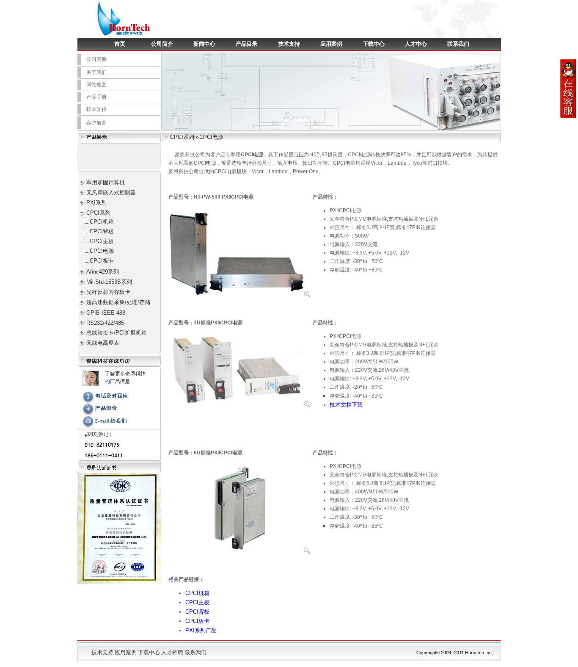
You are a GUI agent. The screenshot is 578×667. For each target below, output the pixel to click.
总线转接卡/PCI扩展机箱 (116, 332)
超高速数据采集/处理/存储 (118, 302)
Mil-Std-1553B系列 (109, 282)
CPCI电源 (211, 137)
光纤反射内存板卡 (108, 292)
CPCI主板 (102, 241)
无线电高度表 (102, 343)
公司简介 (162, 44)
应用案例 (331, 44)
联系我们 (458, 44)
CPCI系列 (182, 137)
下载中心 (374, 44)
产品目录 (247, 44)
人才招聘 (172, 652)
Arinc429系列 (102, 271)
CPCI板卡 (102, 260)
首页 (119, 44)
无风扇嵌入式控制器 (111, 192)
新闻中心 (204, 44)
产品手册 (96, 97)
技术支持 (289, 44)
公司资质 (96, 59)
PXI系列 (96, 202)
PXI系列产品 (201, 630)
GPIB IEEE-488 (105, 313)
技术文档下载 (346, 404)
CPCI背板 (102, 231)
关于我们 (96, 72)
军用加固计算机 (105, 182)
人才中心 (416, 44)
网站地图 (96, 85)
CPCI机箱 (102, 222)
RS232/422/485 (105, 323)
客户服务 (96, 123)
